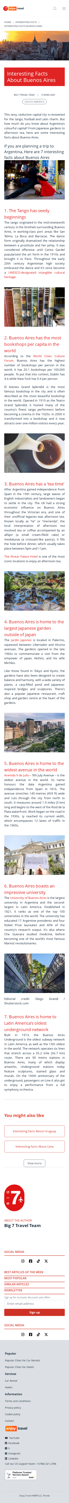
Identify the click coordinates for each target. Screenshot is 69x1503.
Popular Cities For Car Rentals (22, 1360)
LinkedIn (13, 1458)
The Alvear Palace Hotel (21, 556)
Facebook (13, 1443)
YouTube (13, 1438)
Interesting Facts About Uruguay (34, 1131)
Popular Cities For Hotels (19, 1367)
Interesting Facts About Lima (35, 1146)
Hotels (8, 1387)
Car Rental (11, 1380)
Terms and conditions (18, 1401)
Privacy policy (13, 1407)
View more (34, 1163)
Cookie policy (12, 1414)
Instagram (14, 1453)
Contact (9, 1420)
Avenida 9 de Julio (17, 775)
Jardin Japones (21, 640)
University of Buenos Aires (28, 898)
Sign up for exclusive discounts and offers (27, 1297)
